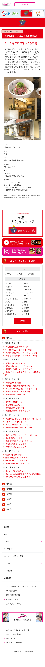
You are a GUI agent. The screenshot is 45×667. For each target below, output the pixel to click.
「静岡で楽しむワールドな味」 (18, 391)
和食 (9, 283)
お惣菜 (27, 311)
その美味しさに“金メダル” (16, 460)
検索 (22, 320)
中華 (9, 295)
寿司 (26, 283)
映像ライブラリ (12, 599)
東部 (32, 274)
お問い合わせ (11, 638)
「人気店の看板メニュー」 (16, 405)
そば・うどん (12, 298)
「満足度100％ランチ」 (15, 363)
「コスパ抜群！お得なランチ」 (18, 410)
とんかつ (10, 304)
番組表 (6, 527)
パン (9, 301)
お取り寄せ (11, 314)
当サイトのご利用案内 (14, 642)
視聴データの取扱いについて (16, 634)
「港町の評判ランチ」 (14, 402)
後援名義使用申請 (13, 595)
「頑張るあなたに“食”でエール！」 (20, 441)
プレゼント (8, 570)
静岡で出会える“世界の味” (16, 457)
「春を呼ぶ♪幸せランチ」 (16, 446)
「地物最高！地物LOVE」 (16, 394)
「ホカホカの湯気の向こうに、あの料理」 (23, 474)
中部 (9, 274)
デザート (27, 298)
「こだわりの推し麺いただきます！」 (21, 388)
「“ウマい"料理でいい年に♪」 (18, 476)
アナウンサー (9, 549)
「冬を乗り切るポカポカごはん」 (19, 463)
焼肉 (26, 304)
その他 (27, 314)
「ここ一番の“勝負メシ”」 (16, 471)
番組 (5, 534)
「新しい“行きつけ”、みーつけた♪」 (21, 435)
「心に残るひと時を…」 (15, 438)
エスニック (28, 292)
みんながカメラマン (13, 604)
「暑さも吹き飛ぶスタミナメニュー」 (21, 355)
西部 (20, 274)
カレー (27, 301)
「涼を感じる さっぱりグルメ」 (19, 366)
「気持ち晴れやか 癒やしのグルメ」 (20, 385)
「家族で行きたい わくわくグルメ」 (21, 352)
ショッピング (9, 563)
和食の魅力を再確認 (14, 454)
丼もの (10, 286)
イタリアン (11, 292)
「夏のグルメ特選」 (14, 382)
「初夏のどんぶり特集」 (15, 408)
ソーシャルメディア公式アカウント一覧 (21, 586)
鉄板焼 (10, 307)
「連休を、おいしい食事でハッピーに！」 (23, 418)
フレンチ (27, 289)
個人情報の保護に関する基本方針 (18, 630)
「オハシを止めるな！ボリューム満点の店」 (22, 373)
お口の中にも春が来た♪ (15, 421)
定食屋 (27, 307)
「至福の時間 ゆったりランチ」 (19, 369)
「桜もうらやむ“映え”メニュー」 (19, 427)
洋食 (9, 289)
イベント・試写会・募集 (13, 556)
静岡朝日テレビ (6, 4)
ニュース (7, 541)
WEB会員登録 (11, 590)
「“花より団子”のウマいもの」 (18, 424)
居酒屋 (10, 311)
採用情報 (25, 4)
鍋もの (27, 286)
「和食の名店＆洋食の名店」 (17, 346)
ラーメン (27, 295)
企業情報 (7, 578)
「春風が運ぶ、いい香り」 (16, 443)
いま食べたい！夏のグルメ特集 (18, 349)
